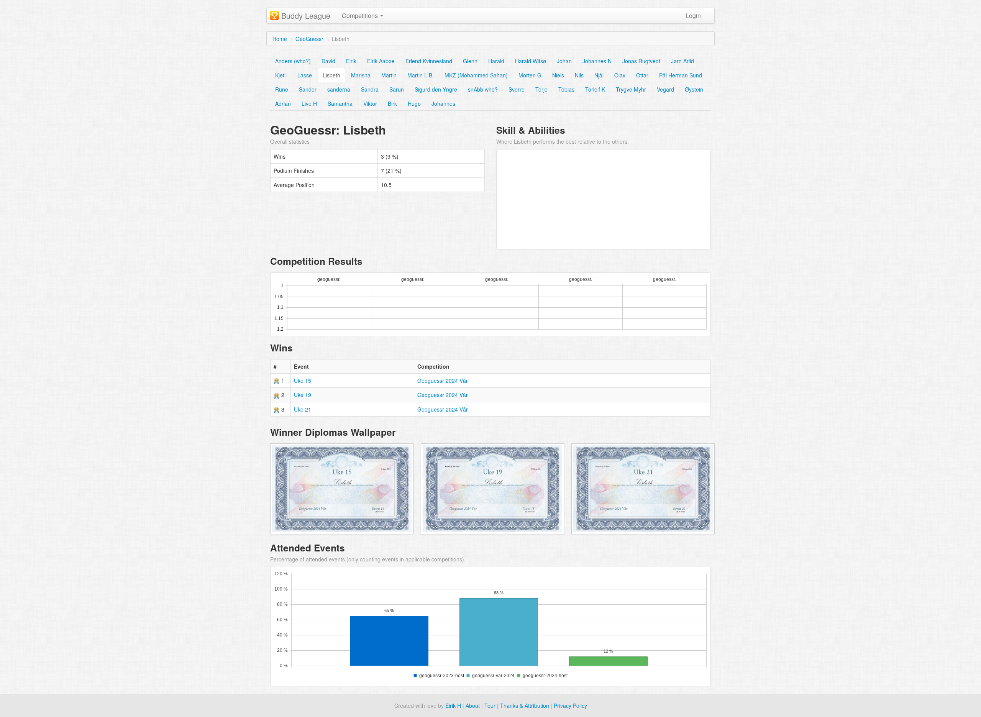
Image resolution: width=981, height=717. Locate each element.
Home (279, 39)
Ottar (642, 75)
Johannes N (597, 61)
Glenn (470, 61)
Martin (389, 75)
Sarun (396, 89)
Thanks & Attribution (524, 705)
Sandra (370, 89)
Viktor (370, 103)
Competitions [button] (360, 15)
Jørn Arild (682, 61)
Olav (619, 75)
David (328, 61)
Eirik (351, 61)
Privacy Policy (570, 705)
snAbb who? (483, 89)
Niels (558, 75)
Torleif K (595, 89)
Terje (541, 89)
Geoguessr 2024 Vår (442, 380)
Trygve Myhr (631, 89)
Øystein (694, 89)
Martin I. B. (420, 75)
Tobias (566, 89)
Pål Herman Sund (680, 75)
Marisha (361, 75)
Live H (309, 103)
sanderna (338, 89)
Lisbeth (331, 75)
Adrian (283, 103)
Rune (281, 89)
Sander (308, 89)
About (473, 705)
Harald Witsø (530, 61)
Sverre (517, 89)
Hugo (414, 103)
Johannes (443, 103)
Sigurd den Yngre (436, 89)
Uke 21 (302, 409)
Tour (489, 705)
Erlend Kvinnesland (428, 61)
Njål (599, 75)
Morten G (529, 75)
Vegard (665, 89)
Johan (564, 61)
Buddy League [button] (305, 15)
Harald (496, 61)
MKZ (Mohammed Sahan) (476, 75)
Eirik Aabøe (381, 61)
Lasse (304, 75)
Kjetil (281, 75)
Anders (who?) (293, 61)
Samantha (340, 103)
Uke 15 (302, 380)
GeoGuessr (309, 39)
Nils (579, 75)
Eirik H (453, 705)
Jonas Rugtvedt (641, 61)
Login (693, 15)
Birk (392, 103)
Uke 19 (302, 395)
